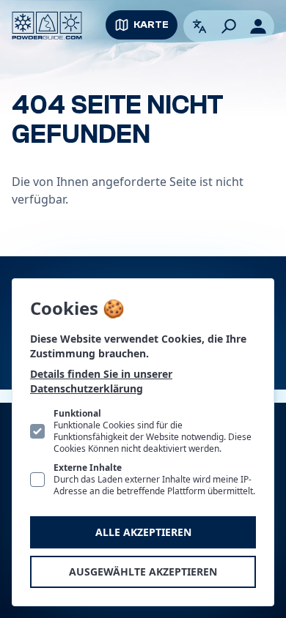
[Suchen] (229, 26)
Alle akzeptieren (143, 532)
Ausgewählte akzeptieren (143, 571)
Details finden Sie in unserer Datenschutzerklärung (101, 381)
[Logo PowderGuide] (47, 26)
